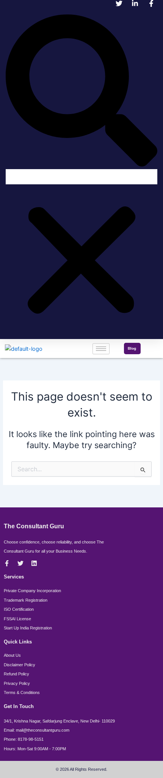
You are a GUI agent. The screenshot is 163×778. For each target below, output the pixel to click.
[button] (81, 91)
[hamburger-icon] (101, 348)
